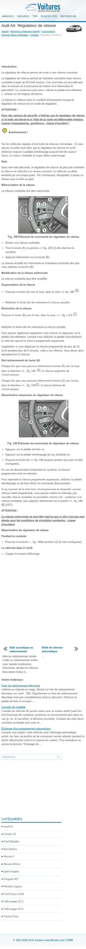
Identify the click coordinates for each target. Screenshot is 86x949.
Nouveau (23, 16)
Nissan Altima (12, 864)
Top (35, 16)
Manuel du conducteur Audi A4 (25, 31)
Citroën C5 (10, 834)
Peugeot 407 (11, 879)
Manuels (8, 16)
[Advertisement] (43, 51)
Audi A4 (5, 31)
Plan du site (49, 16)
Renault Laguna (13, 886)
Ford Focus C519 (14, 894)
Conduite (34, 35)
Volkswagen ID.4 (13, 908)
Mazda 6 (9, 856)
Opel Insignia (11, 871)
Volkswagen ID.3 (13, 901)
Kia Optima (10, 849)
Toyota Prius (11, 916)
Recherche (68, 16)
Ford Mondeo (11, 841)
